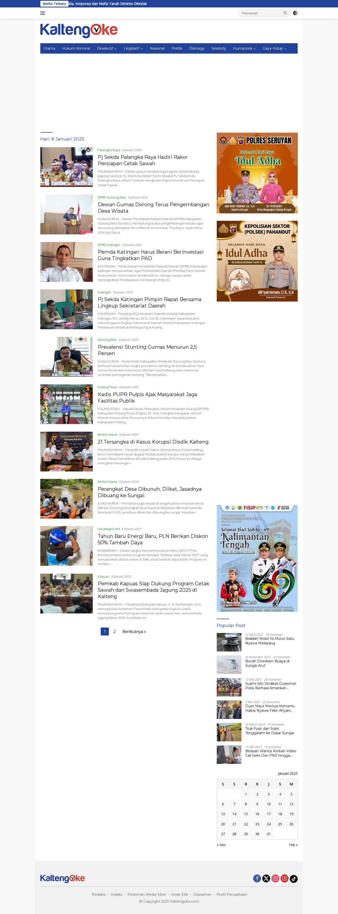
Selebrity (218, 48)
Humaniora (242, 48)
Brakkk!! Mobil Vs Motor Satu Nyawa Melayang (269, 640)
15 (246, 814)
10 (269, 804)
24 (269, 824)
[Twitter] (266, 878)
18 (280, 814)
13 (223, 814)
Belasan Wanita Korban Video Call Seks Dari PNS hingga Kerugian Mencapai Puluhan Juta (270, 753)
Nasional (157, 48)
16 (257, 814)
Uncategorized (109, 529)
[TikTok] (294, 879)
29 (246, 834)
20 (223, 824)
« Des (221, 844)
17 (269, 814)
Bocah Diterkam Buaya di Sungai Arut (267, 663)
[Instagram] (275, 878)
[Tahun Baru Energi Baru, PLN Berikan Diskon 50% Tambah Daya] (66, 546)
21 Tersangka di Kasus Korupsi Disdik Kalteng (153, 442)
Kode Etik (179, 894)
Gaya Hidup (273, 48)
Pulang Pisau (107, 387)
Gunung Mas (107, 339)
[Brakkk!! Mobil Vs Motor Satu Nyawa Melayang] (229, 642)
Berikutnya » (134, 631)
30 (257, 834)
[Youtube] (285, 878)
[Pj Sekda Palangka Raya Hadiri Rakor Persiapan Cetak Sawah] (66, 167)
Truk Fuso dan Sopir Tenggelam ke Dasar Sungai (269, 730)
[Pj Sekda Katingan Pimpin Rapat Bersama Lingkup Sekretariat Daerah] (66, 309)
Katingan (104, 292)
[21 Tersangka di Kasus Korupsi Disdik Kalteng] (66, 451)
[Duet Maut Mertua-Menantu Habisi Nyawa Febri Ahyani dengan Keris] (229, 709)
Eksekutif (105, 48)
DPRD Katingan (109, 245)
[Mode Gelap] (295, 13)
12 (291, 804)
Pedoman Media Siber (146, 894)
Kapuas (103, 576)
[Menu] (43, 13)
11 (280, 804)
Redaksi (98, 894)
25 (280, 824)
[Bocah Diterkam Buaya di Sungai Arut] (229, 664)
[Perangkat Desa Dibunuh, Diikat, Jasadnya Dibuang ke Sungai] (66, 499)
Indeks (116, 894)
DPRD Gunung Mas (112, 197)
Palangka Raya (109, 150)
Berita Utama (107, 434)
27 (223, 834)
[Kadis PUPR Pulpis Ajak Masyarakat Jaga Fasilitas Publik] (66, 404)
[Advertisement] (169, 90)
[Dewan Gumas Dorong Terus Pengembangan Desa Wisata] (66, 215)
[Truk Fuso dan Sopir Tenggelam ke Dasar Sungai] (229, 732)
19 (291, 814)
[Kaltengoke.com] (79, 30)
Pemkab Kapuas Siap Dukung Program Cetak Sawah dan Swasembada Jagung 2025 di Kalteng (153, 590)
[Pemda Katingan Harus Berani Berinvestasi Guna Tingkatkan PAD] (66, 262)
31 (269, 834)
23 (257, 824)
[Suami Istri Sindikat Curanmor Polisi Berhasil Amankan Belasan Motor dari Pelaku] (229, 687)
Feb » (293, 844)
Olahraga (196, 48)
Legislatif (131, 48)
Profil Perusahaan (232, 894)
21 (234, 824)
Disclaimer (202, 894)
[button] (285, 13)
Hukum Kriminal (76, 48)
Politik (176, 48)
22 (246, 824)
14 (234, 814)
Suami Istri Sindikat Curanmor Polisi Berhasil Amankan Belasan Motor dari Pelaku (270, 685)
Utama (49, 48)
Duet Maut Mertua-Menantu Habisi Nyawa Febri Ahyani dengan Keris (270, 708)
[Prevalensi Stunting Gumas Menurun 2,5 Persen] (66, 357)
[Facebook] (257, 878)
